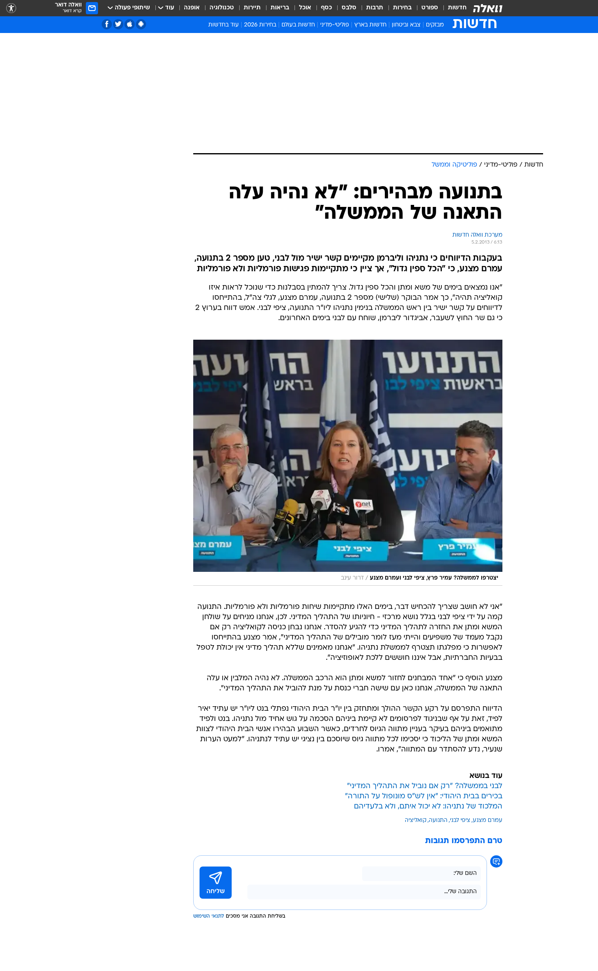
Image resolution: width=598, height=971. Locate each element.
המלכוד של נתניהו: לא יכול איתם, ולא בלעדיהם (428, 699)
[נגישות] (11, 8)
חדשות (457, 8)
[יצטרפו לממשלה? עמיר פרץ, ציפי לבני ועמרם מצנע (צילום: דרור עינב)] (347, 355)
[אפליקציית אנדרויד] (141, 24)
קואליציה (415, 712)
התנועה (438, 712)
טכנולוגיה (222, 8)
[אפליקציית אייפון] (129, 24)
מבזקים (435, 25)
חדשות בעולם (298, 25)
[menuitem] (452, 8)
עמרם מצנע (487, 712)
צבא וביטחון (406, 25)
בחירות (402, 8)
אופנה (192, 8)
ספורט (429, 8)
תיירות (252, 8)
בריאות (280, 8)
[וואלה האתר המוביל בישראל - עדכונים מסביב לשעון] (487, 8)
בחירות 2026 (260, 25)
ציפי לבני (460, 712)
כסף (326, 8)
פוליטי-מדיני (334, 25)
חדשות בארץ (370, 25)
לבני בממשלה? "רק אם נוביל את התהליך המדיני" (424, 678)
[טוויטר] (118, 24)
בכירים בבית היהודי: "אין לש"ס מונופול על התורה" (423, 688)
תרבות (374, 8)
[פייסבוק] (107, 24)
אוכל (305, 8)
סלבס (349, 8)
